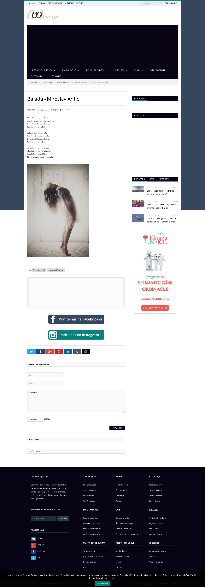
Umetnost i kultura (63, 82)
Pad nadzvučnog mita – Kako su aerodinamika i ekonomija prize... (161, 220)
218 (176, 201)
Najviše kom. (163, 179)
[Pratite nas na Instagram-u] (76, 340)
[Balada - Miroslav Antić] (58, 259)
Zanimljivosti (90, 476)
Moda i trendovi (125, 543)
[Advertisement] (102, 46)
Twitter (39, 557)
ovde (113, 578)
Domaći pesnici (80, 82)
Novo (151, 179)
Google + (40, 544)
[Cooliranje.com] (42, 15)
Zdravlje (153, 509)
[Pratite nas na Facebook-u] (76, 324)
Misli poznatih (91, 509)
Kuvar (119, 476)
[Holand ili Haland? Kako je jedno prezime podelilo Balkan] (138, 203)
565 (176, 187)
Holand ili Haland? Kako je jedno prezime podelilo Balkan (161, 206)
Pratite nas (139, 98)
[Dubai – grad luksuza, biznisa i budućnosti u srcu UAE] (138, 189)
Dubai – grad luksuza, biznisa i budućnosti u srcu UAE (160, 192)
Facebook (41, 551)
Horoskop (139, 115)
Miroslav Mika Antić (56, 270)
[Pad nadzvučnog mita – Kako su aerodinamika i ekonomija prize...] (138, 218)
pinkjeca (45, 110)
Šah (118, 509)
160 (176, 215)
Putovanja (154, 476)
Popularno (139, 179)
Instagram (41, 538)
